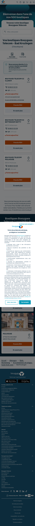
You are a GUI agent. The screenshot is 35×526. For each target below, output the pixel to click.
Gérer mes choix (11, 302)
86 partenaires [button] (21, 235)
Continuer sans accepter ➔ (26, 224)
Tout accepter (25, 302)
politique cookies (17, 298)
